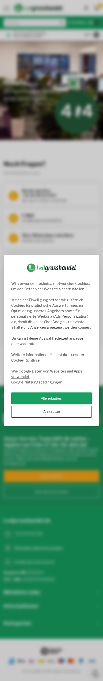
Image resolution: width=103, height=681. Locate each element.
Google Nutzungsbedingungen (36, 382)
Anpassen (51, 411)
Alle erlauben (51, 398)
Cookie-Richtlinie (25, 360)
